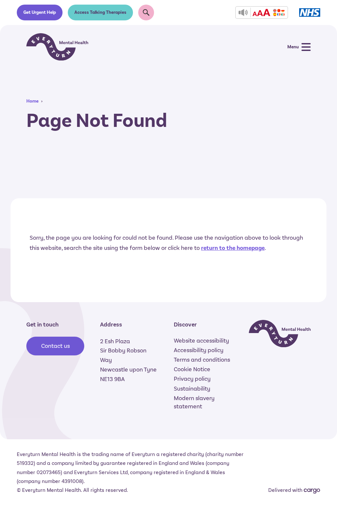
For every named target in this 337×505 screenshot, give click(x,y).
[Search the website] (146, 12)
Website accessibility (201, 340)
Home (32, 101)
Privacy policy (192, 378)
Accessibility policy (198, 350)
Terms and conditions (202, 359)
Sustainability (192, 388)
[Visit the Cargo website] (312, 491)
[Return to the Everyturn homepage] (57, 46)
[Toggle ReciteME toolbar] (261, 12)
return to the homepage (233, 248)
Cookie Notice (192, 369)
